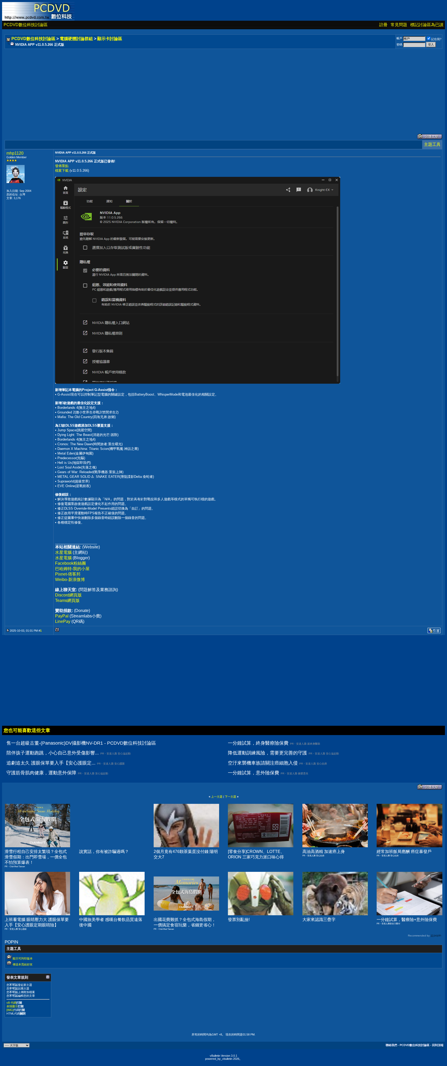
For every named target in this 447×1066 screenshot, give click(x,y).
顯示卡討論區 (109, 38)
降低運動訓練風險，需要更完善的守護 (267, 752)
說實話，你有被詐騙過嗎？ (104, 851)
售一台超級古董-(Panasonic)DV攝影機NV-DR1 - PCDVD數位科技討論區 (81, 743)
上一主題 (216, 796)
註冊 (383, 24)
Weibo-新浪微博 (70, 579)
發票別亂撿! (239, 919)
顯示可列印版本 (23, 958)
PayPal (62, 616)
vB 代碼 (11, 1002)
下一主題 (230, 796)
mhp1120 (15, 153)
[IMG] (9, 1009)
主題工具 (432, 144)
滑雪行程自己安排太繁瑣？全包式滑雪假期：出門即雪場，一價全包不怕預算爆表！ (36, 857)
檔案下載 (62, 170)
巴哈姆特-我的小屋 (72, 568)
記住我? (436, 39)
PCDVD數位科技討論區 (26, 24)
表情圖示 (12, 1006)
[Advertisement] (161, 86)
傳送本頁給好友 (23, 964)
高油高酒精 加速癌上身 (323, 851)
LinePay (62, 621)
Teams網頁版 (67, 600)
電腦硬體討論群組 (76, 38)
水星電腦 (63, 552)
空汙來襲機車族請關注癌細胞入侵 (263, 763)
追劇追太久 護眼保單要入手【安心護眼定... (50, 763)
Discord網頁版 (68, 595)
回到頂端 (437, 1045)
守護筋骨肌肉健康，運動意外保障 (41, 772)
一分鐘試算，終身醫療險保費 (258, 743)
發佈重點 (62, 166)
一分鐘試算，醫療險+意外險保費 (407, 919)
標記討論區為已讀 (426, 24)
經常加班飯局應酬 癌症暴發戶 (404, 851)
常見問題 (399, 24)
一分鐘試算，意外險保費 (253, 772)
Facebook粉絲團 (70, 563)
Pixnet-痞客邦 (67, 574)
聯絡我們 (391, 1045)
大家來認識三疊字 (319, 919)
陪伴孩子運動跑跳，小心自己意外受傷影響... (52, 752)
